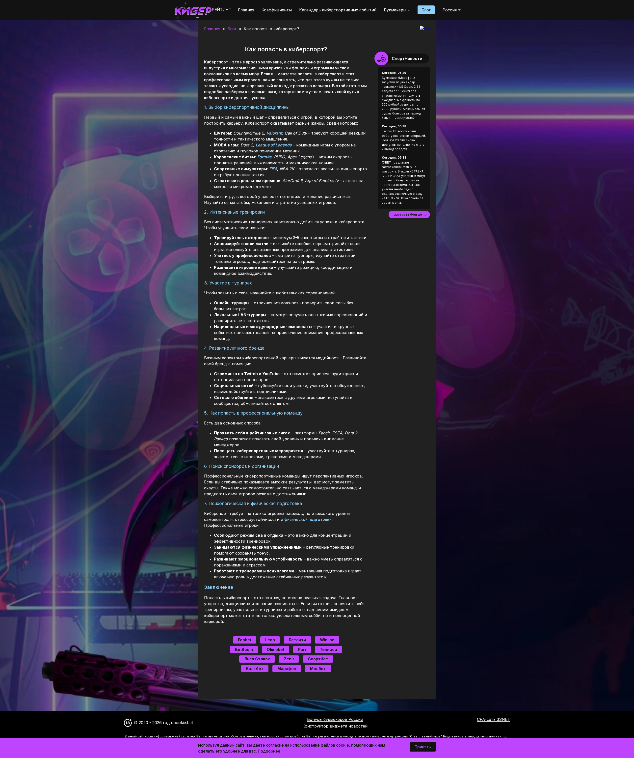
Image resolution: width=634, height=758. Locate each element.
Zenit (289, 658)
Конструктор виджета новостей (335, 726)
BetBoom (244, 649)
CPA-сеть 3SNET (493, 719)
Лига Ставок (257, 658)
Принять (423, 746)
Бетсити (297, 639)
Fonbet (244, 639)
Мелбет (318, 668)
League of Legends (274, 144)
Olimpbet (275, 649)
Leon (270, 639)
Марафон (286, 668)
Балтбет (255, 668)
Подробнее (269, 751)
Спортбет (318, 658)
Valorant (274, 133)
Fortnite (264, 156)
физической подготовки (308, 519)
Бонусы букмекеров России (335, 719)
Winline (327, 639)
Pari (302, 649)
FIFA (273, 168)
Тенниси (328, 649)
